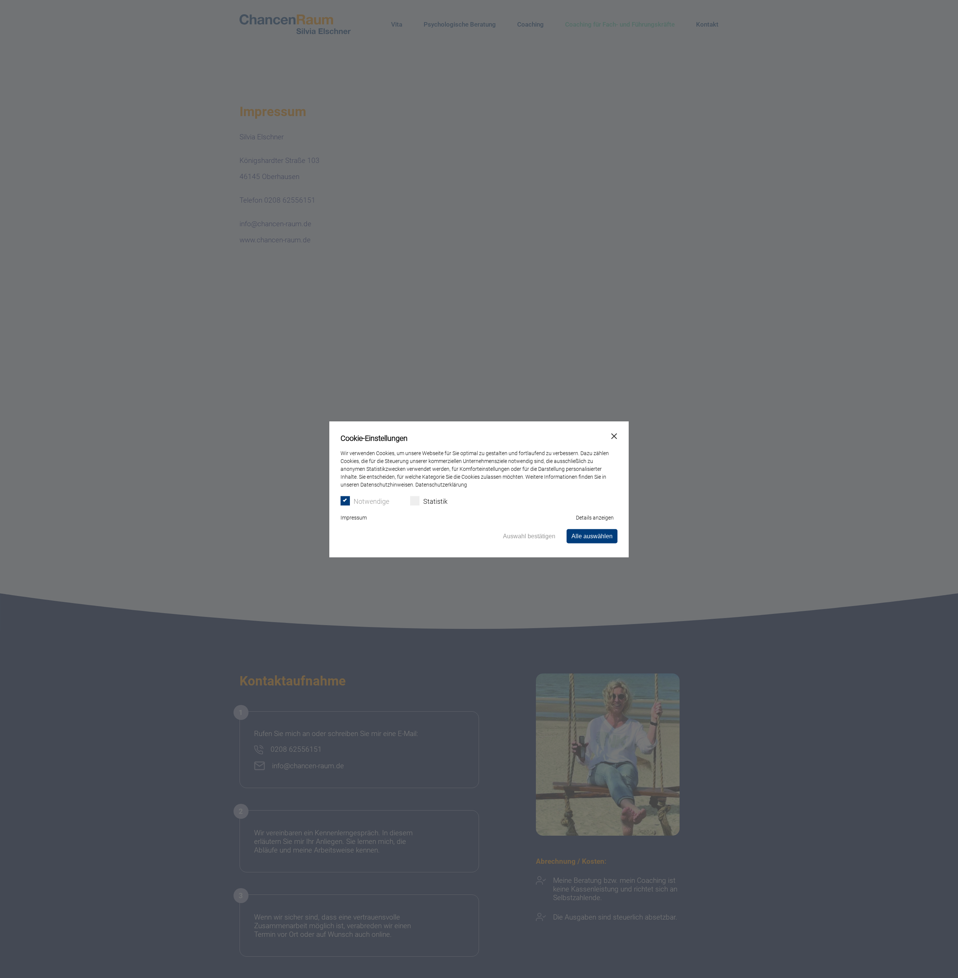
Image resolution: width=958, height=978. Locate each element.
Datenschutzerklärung (441, 484)
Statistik (435, 501)
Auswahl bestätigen (529, 536)
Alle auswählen (592, 536)
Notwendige (371, 501)
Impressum (354, 517)
